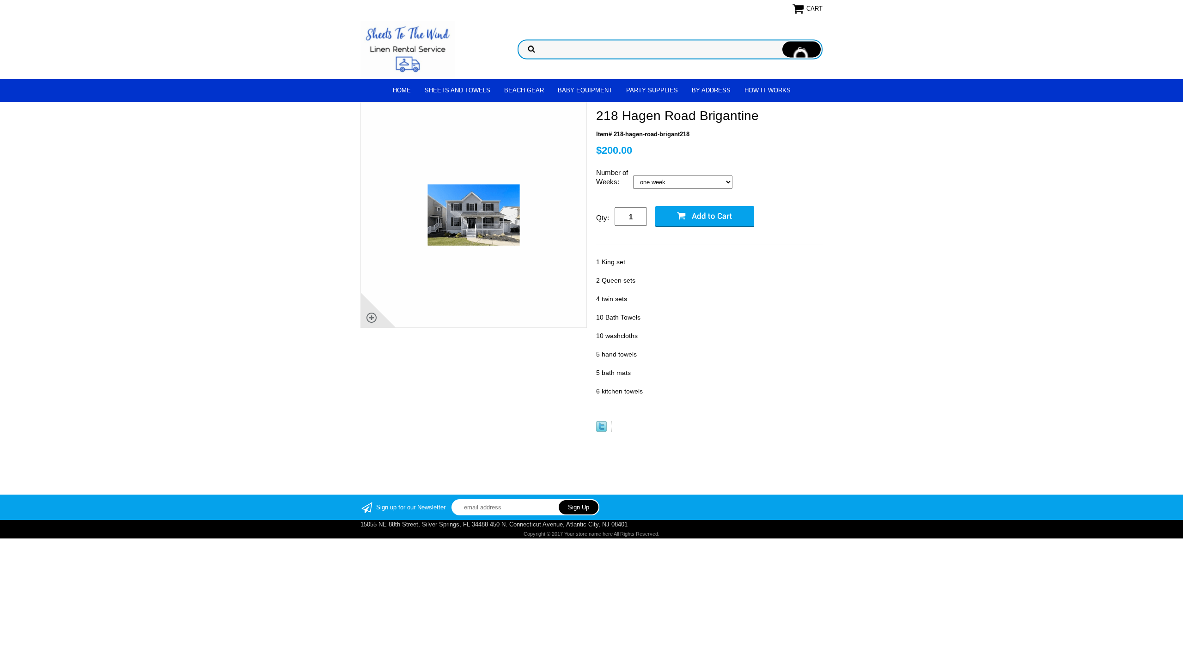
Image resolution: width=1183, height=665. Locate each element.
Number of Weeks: (612, 177)
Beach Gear (524, 90)
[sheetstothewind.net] (407, 48)
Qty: (602, 218)
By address (711, 90)
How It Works (767, 90)
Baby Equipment (585, 90)
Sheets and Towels (457, 90)
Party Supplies (652, 90)
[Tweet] (601, 429)
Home (402, 90)
